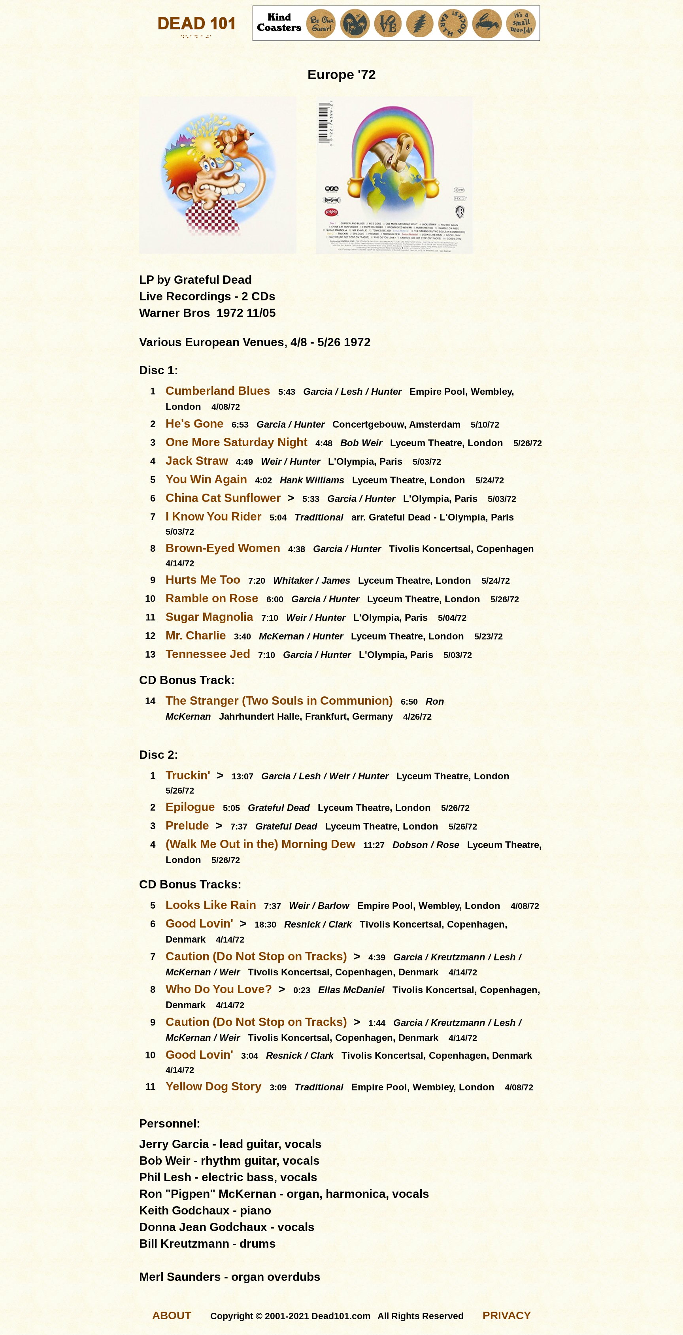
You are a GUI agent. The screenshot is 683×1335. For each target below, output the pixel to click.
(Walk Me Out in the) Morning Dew (260, 843)
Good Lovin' (199, 923)
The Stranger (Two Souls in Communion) (279, 700)
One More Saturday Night (237, 442)
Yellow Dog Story (214, 1086)
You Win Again (206, 479)
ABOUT (171, 1315)
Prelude (187, 825)
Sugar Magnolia (209, 616)
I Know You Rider (214, 516)
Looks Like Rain (211, 904)
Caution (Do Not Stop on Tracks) (256, 956)
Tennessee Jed (208, 653)
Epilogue (190, 806)
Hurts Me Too (203, 579)
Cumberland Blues (218, 390)
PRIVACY (507, 1315)
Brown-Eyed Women (223, 547)
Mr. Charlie (196, 635)
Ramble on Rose (212, 598)
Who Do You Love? (219, 989)
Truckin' (188, 775)
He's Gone (195, 423)
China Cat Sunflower (223, 497)
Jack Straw (197, 460)
